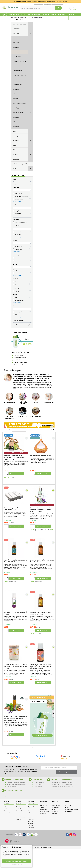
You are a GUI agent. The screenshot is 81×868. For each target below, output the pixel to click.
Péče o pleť (16, 47)
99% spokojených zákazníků (14, 797)
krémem (45, 384)
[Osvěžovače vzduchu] (22, 397)
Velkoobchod (31, 813)
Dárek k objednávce (38, 697)
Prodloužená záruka (19, 365)
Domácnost (61, 14)
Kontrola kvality (20, 813)
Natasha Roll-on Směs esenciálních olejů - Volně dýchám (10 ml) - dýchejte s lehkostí (15, 718)
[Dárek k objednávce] (22, 341)
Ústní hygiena (17, 108)
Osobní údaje (56, 805)
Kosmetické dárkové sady (20, 24)
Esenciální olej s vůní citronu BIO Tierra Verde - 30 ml (40, 613)
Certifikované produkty (20, 362)
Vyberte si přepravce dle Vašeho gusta (62, 784)
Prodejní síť (7, 813)
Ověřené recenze (20, 817)
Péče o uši (16, 126)
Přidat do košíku (15, 474)
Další (46, 748)
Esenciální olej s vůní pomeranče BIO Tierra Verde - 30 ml (42, 561)
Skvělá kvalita (37, 784)
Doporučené (19, 430)
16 (41, 748)
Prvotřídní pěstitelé (39, 782)
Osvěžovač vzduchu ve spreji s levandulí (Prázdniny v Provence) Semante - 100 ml (41, 509)
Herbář (5, 809)
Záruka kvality (73, 18)
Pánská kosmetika (18, 112)
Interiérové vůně (18, 84)
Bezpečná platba (11, 795)
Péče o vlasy (16, 43)
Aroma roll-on (18, 70)
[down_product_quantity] (8, 474)
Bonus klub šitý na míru (38, 701)
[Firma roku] (40, 841)
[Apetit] (20, 834)
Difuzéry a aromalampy (21, 75)
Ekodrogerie (70, 14)
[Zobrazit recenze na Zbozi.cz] (65, 756)
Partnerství (31, 827)
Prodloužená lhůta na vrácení (14, 793)
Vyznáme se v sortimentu (14, 780)
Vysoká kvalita (38, 780)
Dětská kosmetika (18, 94)
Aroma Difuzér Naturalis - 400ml (40, 456)
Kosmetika (11, 14)
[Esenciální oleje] (9, 397)
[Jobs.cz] (24, 834)
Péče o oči (16, 117)
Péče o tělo (16, 38)
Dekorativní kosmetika (19, 103)
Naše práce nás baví (12, 786)
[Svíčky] (35, 397)
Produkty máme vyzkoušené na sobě (16, 784)
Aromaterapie (17, 52)
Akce (4, 14)
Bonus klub (31, 811)
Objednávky (55, 807)
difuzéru (48, 386)
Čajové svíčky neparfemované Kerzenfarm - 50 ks (14, 509)
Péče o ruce (16, 89)
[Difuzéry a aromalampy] (9, 411)
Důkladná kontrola (39, 786)
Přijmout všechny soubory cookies (16, 861)
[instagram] (74, 834)
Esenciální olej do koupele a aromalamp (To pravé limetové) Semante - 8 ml (14, 457)
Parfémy (15, 168)
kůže (13, 477)
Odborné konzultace (20, 357)
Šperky (14, 145)
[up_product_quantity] (8, 473)
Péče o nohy (16, 122)
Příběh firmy (43, 809)
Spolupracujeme (44, 811)
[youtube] (70, 834)
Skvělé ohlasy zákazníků (20, 360)
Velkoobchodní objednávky (20, 164)
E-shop (6, 807)
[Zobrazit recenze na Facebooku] (40, 756)
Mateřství (54, 14)
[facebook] (67, 834)
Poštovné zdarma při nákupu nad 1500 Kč (62, 782)
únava (41, 529)
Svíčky (16, 66)
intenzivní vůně (12, 581)
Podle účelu (6, 18)
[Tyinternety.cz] (36, 834)
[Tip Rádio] (32, 834)
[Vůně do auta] (22, 411)
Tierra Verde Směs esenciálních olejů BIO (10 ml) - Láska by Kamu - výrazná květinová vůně (41, 666)
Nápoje (47, 14)
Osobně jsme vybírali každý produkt (16, 782)
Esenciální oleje (18, 56)
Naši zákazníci (20, 815)
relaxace (37, 529)
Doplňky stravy (20, 14)
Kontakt (67, 802)
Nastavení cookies (17, 865)
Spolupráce (19, 819)
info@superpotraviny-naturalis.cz (54, 4)
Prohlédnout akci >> (42, 735)
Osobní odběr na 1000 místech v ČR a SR (62, 786)
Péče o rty (16, 98)
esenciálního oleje (21, 384)
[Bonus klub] (42, 718)
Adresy (54, 809)
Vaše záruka (19, 811)
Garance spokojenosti (13, 790)
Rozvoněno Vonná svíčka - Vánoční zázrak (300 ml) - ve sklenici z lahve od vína (15, 666)
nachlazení (47, 529)
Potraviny (30, 14)
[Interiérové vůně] (35, 411)
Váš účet (55, 802)
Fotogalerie (43, 813)
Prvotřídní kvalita (18, 355)
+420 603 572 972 (38, 4)
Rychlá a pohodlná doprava (61, 780)
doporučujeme (8, 435)
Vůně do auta (18, 80)
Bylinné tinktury (39, 14)
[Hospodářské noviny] (28, 834)
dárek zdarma (35, 438)
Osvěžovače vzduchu (20, 61)
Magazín (64, 18)
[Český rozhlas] (16, 834)
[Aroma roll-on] (49, 397)
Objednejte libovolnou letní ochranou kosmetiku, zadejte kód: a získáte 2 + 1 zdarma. (41, 1)
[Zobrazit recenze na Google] (15, 756)
